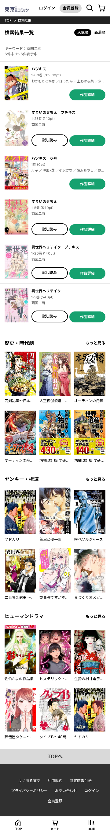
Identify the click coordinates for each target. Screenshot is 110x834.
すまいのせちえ (44, 201)
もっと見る (95, 343)
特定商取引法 (81, 780)
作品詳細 (87, 94)
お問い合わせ (66, 790)
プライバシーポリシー (29, 790)
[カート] (101, 8)
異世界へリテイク (46, 291)
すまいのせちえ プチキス (53, 112)
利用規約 (55, 780)
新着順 (99, 32)
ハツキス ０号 (44, 158)
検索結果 (24, 20)
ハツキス (38, 69)
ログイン (47, 7)
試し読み (49, 140)
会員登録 (71, 7)
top (8, 20)
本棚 (92, 829)
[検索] (90, 8)
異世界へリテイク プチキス (55, 247)
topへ (55, 756)
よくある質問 (29, 780)
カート (55, 829)
